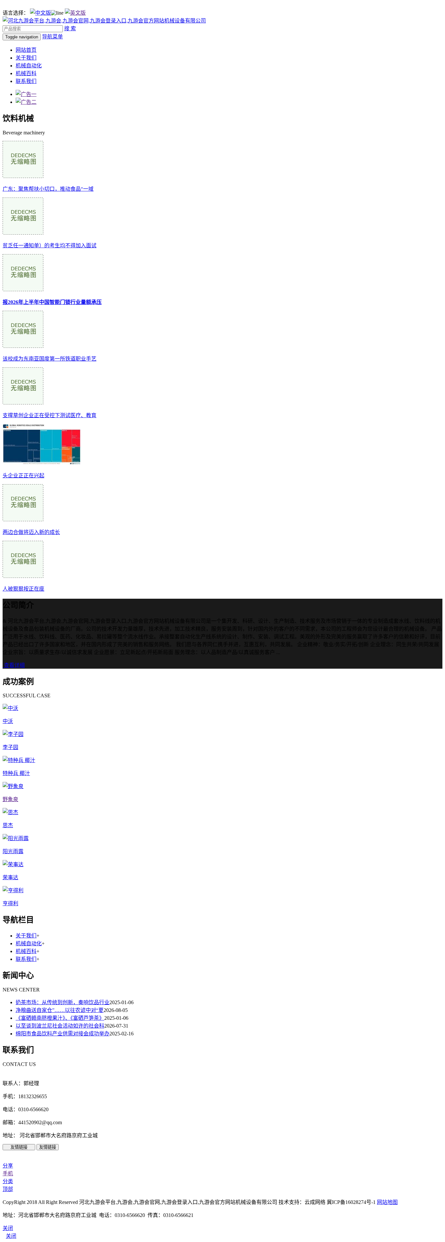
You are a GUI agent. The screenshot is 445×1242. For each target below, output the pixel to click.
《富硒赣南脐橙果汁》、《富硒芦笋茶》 (60, 1018)
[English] (75, 13)
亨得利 (10, 903)
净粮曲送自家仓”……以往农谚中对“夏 (60, 1010)
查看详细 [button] (14, 665)
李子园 (10, 747)
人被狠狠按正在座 (23, 589)
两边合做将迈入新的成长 (31, 532)
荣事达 (10, 877)
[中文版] (40, 13)
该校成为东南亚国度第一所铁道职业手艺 (49, 359)
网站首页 (26, 50)
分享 (8, 1165)
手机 (8, 1173)
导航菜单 (52, 36)
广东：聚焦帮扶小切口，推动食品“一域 (48, 189)
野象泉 (10, 799)
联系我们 (26, 81)
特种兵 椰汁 (16, 773)
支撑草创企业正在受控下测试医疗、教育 (49, 415)
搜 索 (70, 28)
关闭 (11, 1236)
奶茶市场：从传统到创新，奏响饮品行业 (62, 1002)
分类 (8, 1181)
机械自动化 (29, 65)
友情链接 (19, 1147)
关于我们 (26, 58)
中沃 (8, 721)
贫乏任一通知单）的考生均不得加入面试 (49, 245)
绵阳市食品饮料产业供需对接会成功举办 (62, 1033)
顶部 (8, 1189)
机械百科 (26, 73)
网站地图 (387, 1202)
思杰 (8, 825)
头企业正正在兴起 (23, 475)
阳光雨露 (13, 851)
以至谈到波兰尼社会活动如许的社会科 (60, 1026)
